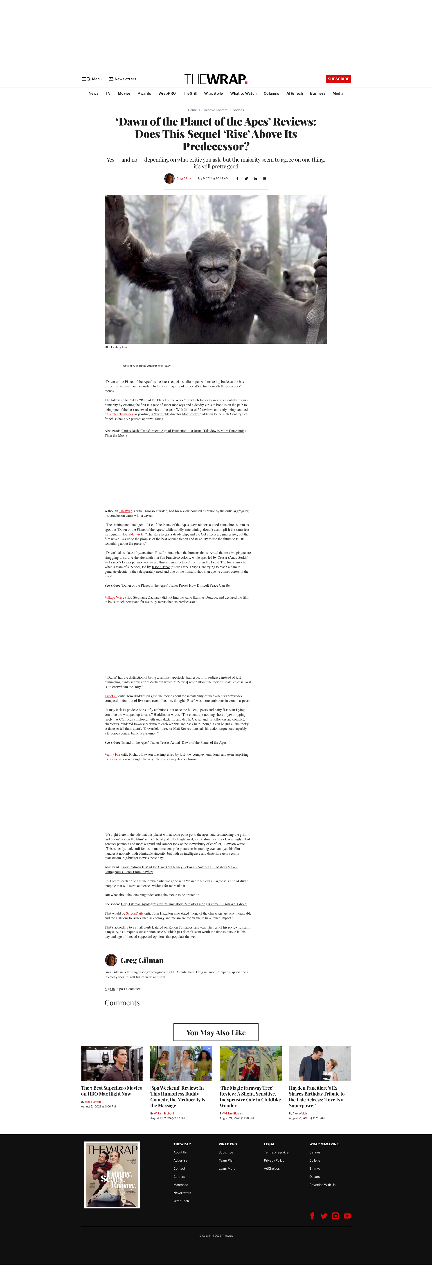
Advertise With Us (322, 1185)
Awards (144, 93)
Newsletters (125, 79)
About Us (180, 1152)
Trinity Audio (147, 365)
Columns (271, 93)
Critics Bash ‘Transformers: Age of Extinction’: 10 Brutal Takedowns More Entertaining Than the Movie (175, 433)
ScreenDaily (135, 913)
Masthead (180, 1185)
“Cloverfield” (160, 414)
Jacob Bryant (93, 1101)
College (314, 1160)
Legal (269, 1144)
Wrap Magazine (324, 1144)
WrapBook (181, 1201)
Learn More (227, 1168)
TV (108, 93)
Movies (124, 93)
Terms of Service (276, 1152)
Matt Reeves (191, 414)
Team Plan (226, 1160)
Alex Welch (299, 1113)
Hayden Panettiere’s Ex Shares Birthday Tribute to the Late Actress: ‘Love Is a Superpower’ (316, 1096)
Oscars (314, 1176)
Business (317, 93)
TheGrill (190, 93)
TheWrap (125, 510)
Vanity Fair (112, 754)
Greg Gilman (184, 178)
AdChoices (272, 1168)
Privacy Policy (274, 1160)
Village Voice (114, 597)
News (93, 93)
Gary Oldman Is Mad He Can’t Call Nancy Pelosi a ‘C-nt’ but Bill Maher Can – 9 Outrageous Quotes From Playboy (171, 869)
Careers (179, 1176)
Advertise (180, 1160)
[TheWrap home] (216, 79)
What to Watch (243, 93)
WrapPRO (167, 93)
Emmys (314, 1168)
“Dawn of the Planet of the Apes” (129, 381)
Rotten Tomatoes (121, 414)
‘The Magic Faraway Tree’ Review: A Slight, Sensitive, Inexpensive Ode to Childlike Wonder (250, 1096)
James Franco (209, 400)
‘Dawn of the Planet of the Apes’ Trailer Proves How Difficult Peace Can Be (175, 585)
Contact (179, 1168)
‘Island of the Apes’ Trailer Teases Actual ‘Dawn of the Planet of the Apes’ (174, 742)
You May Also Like (216, 1032)
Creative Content (215, 110)
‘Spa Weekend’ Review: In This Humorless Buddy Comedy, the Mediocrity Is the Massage (177, 1096)
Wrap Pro (228, 1144)
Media (338, 93)
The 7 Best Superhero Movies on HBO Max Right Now (111, 1090)
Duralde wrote (133, 534)
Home (192, 110)
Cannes (314, 1152)
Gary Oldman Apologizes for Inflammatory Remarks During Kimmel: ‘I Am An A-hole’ (184, 903)
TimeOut (111, 695)
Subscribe (338, 79)
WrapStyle (213, 93)
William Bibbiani (164, 1113)
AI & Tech (294, 93)
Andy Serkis (238, 557)
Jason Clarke (161, 566)
